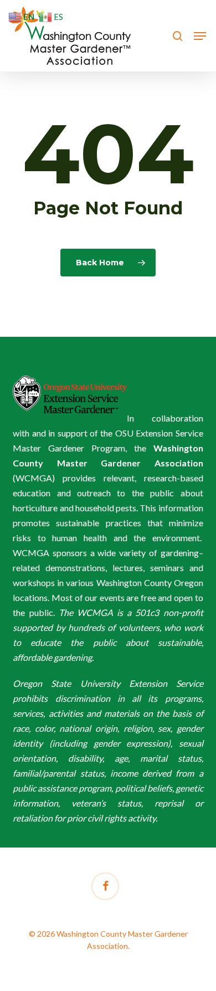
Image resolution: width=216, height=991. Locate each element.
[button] (200, 36)
